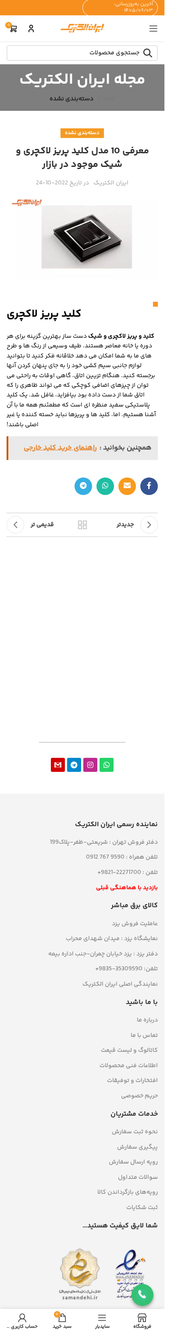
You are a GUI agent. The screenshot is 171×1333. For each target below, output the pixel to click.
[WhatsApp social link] (105, 486)
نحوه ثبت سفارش (135, 1132)
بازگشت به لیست (82, 525)
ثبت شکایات (142, 1208)
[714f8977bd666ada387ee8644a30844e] (58, 765)
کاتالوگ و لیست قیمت (129, 1050)
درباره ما (147, 1020)
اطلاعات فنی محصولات (129, 1066)
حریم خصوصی (139, 1096)
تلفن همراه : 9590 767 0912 (122, 857)
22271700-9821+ (119, 872)
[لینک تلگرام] (83, 486)
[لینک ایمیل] (127, 486)
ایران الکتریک (110, 183)
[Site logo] (82, 28)
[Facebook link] (149, 486)
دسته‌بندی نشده (71, 99)
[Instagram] (90, 765)
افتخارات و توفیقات (132, 1080)
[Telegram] (74, 765)
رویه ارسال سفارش (133, 1162)
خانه (109, 99)
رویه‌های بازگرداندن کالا (127, 1192)
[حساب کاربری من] (31, 28)
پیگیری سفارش (137, 1147)
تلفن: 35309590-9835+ (126, 969)
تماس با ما (144, 1035)
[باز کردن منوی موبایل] (153, 28)
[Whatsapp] (107, 765)
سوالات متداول (138, 1177)
